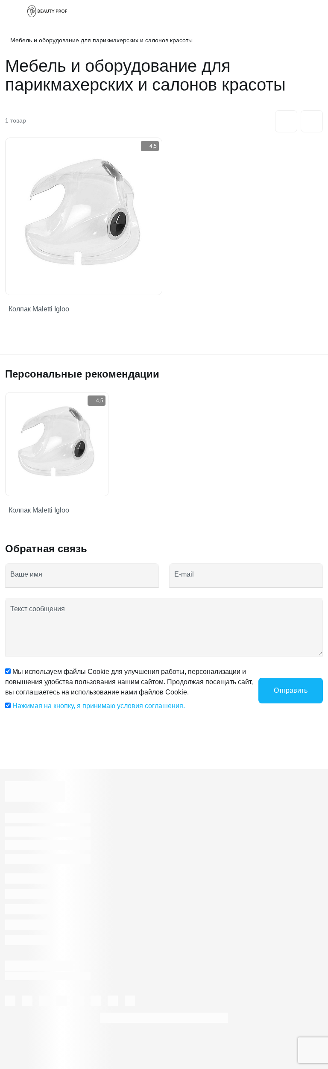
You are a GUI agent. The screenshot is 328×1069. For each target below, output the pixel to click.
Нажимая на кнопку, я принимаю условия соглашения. (98, 705)
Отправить (291, 690)
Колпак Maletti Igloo (39, 309)
